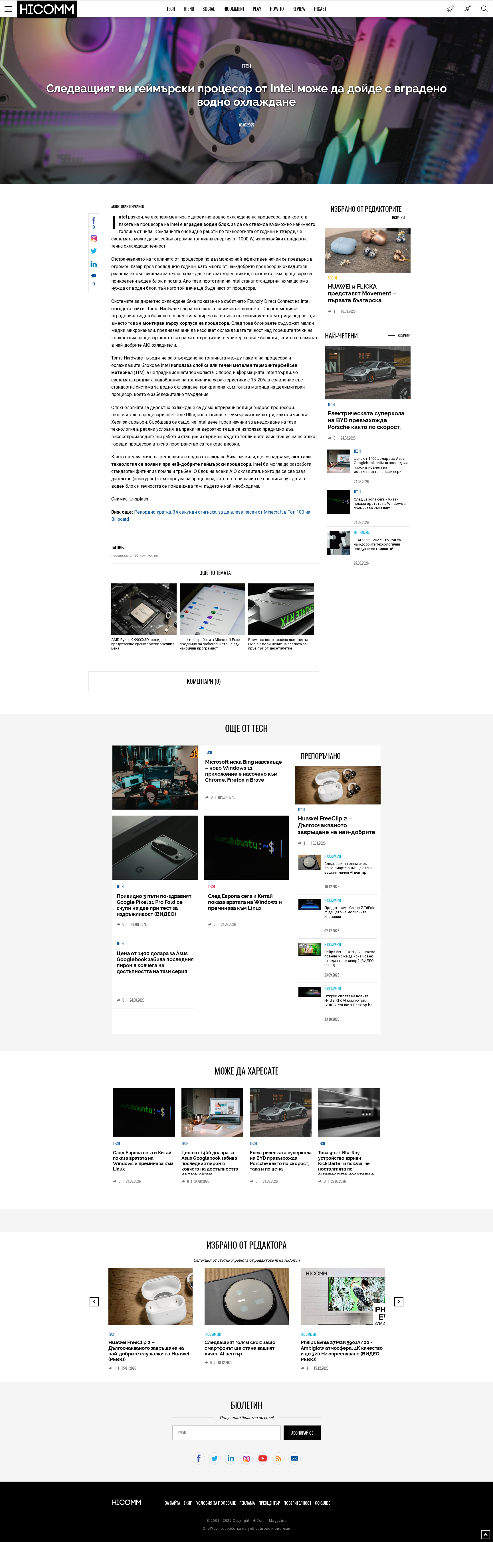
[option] (367, 465)
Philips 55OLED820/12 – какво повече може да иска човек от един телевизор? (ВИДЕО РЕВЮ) (349, 958)
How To (277, 9)
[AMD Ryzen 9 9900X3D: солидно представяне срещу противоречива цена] (144, 609)
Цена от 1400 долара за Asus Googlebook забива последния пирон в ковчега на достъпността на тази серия (381, 465)
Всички (398, 217)
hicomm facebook (199, 1458)
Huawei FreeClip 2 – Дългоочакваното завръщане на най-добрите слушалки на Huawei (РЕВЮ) (337, 828)
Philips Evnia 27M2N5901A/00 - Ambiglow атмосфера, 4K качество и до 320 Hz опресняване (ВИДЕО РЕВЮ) (342, 1350)
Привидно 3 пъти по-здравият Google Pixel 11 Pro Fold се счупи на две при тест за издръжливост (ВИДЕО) (154, 905)
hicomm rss (278, 1458)
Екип (188, 1503)
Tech (171, 9)
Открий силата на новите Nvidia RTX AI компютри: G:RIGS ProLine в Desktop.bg (348, 1000)
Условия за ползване (216, 1503)
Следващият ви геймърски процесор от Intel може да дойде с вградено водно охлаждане (246, 94)
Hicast (320, 9)
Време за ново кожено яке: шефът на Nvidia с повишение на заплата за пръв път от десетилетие (281, 644)
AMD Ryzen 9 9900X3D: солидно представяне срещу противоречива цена (142, 644)
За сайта (172, 1503)
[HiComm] (47, 9)
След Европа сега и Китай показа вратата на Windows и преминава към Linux (380, 503)
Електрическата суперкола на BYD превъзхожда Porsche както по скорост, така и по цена (366, 423)
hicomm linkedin (231, 1458)
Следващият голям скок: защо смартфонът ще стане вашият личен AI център (348, 868)
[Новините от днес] (450, 9)
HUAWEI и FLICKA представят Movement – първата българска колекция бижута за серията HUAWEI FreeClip (363, 300)
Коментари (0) (204, 681)
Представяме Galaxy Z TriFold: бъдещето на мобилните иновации (350, 912)
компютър (149, 555)
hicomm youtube (262, 1458)
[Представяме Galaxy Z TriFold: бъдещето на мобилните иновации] (309, 905)
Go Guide (322, 1503)
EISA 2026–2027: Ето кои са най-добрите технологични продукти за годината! (377, 544)
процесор (119, 555)
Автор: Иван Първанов (127, 206)
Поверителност (297, 1503)
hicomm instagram (247, 1458)
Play (257, 9)
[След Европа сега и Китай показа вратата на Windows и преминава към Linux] (339, 502)
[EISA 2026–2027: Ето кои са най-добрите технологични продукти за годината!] (339, 543)
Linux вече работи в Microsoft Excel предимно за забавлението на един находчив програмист (211, 644)
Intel (133, 555)
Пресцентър (269, 1503)
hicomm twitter (215, 1458)
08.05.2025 (246, 124)
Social (209, 9)
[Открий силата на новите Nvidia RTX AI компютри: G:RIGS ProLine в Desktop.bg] (309, 992)
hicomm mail (294, 1458)
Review (299, 9)
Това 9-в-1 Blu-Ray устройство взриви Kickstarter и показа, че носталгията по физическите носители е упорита (346, 1166)
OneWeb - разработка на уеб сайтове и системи (246, 1529)
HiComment (233, 9)
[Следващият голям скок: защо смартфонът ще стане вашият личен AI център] (309, 863)
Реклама (247, 1503)
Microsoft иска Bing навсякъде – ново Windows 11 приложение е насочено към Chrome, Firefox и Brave (243, 771)
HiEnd (189, 9)
